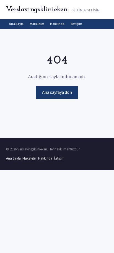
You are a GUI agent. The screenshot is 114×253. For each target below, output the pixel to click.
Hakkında (57, 24)
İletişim (76, 24)
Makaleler (37, 24)
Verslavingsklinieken (37, 9)
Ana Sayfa (16, 24)
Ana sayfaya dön (57, 92)
